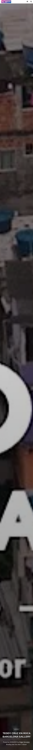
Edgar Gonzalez (24, 742)
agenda (16, 729)
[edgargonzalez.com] (6, 1)
